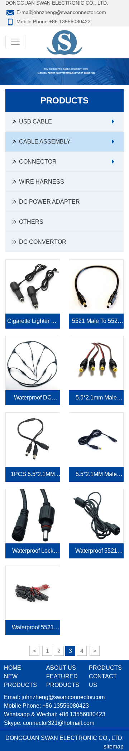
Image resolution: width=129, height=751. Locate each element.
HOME (12, 668)
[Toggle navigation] (15, 42)
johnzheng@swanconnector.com (69, 12)
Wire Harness (40, 182)
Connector (36, 162)
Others (29, 222)
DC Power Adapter (48, 202)
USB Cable (34, 121)
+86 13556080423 (70, 21)
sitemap (114, 746)
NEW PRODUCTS (20, 680)
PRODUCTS (105, 668)
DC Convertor (41, 242)
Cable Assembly (43, 142)
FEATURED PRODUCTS (62, 680)
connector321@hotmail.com (58, 723)
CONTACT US (103, 680)
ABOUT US (61, 668)
